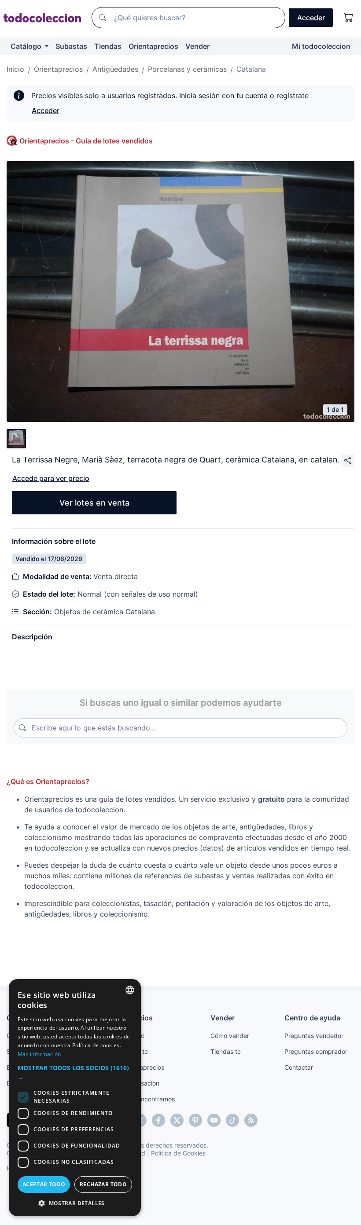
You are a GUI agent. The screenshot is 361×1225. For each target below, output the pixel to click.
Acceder (45, 110)
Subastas (71, 46)
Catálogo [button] (27, 46)
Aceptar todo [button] (44, 1184)
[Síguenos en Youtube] (214, 1120)
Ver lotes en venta (94, 502)
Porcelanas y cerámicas (187, 69)
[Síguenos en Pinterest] (195, 1120)
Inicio (15, 69)
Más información (39, 1054)
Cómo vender (229, 1035)
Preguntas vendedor (313, 1035)
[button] (75, 1072)
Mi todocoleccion (321, 46)
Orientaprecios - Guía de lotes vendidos (86, 140)
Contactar (298, 1067)
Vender (197, 46)
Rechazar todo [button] (103, 1184)
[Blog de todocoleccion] (251, 1120)
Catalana (251, 69)
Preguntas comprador (315, 1051)
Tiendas (108, 46)
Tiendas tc (225, 1051)
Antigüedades (115, 69)
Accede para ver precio (50, 478)
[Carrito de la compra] (348, 17)
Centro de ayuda (312, 1017)
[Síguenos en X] (177, 1120)
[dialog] (75, 1097)
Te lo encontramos (148, 1099)
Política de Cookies (178, 1153)
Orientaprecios (153, 46)
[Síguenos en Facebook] (158, 1120)
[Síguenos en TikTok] (232, 1120)
